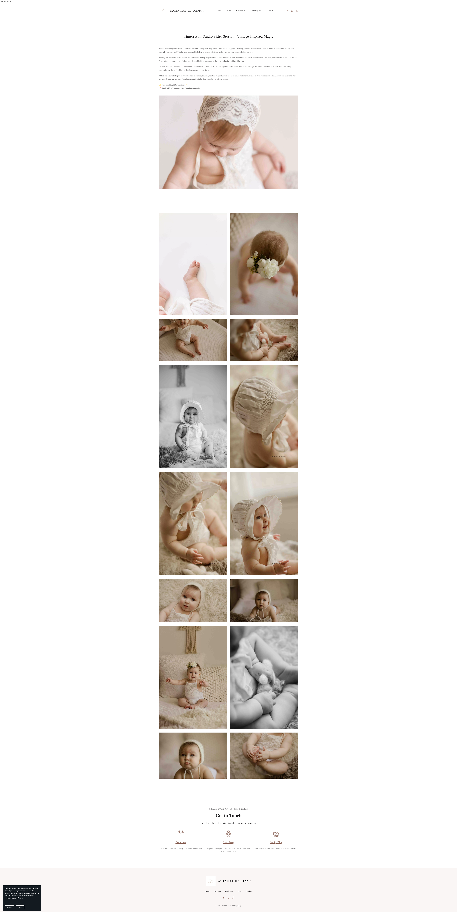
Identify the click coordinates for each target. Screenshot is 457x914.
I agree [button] (20, 907)
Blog (239, 891)
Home (207, 891)
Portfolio (249, 891)
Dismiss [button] (9, 907)
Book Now (229, 891)
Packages (217, 891)
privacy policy (20, 893)
